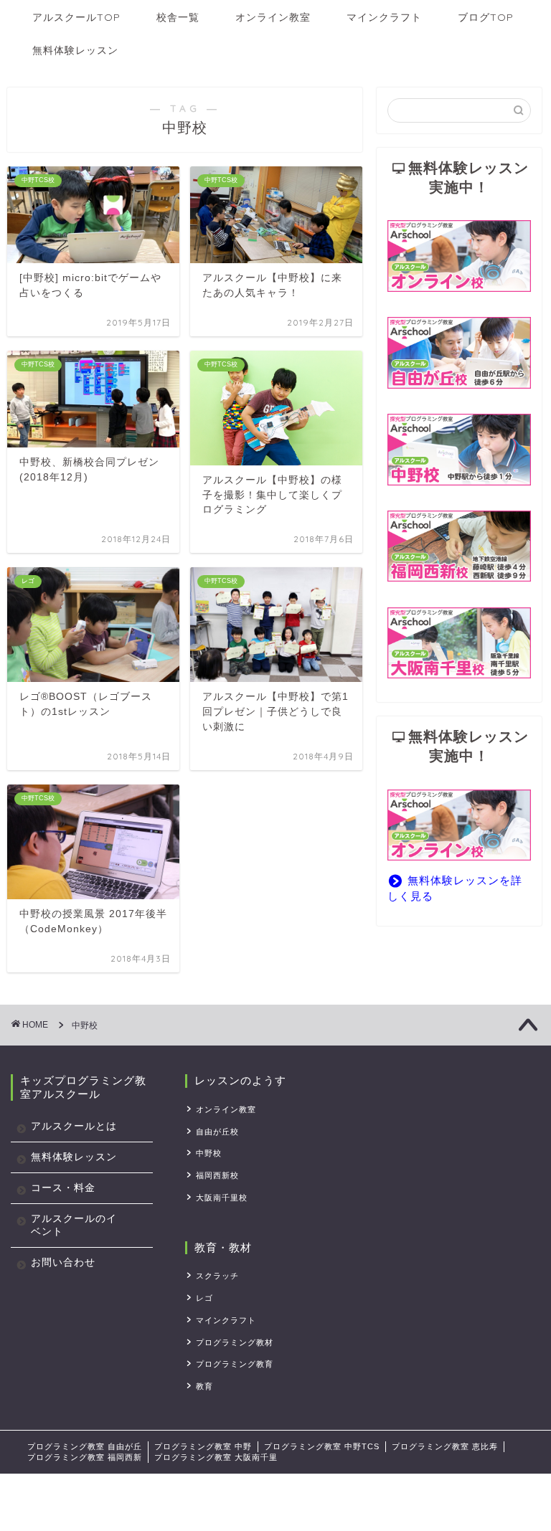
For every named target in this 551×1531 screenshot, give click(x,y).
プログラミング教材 (234, 1342)
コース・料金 (63, 1187)
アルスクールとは (74, 1126)
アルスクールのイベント (74, 1225)
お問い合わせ (63, 1262)
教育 (204, 1386)
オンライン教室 (273, 17)
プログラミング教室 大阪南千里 (216, 1457)
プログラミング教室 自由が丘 (84, 1446)
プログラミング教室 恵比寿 (445, 1446)
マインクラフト (384, 17)
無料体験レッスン (75, 50)
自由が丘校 (217, 1131)
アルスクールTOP (76, 17)
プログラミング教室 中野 (203, 1446)
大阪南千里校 (222, 1197)
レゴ (204, 1298)
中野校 (209, 1153)
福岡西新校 (217, 1175)
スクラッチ (217, 1275)
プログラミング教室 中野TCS (322, 1446)
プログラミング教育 (234, 1364)
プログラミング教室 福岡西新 (84, 1457)
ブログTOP (486, 17)
